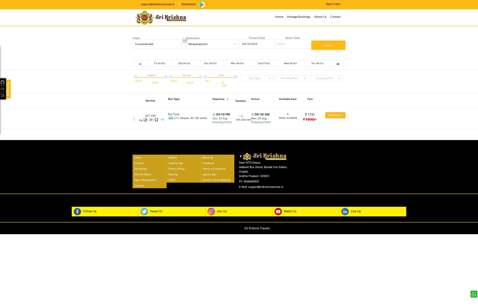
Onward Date (257, 38)
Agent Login (209, 174)
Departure (218, 98)
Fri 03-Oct (159, 63)
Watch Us (290, 211)
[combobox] (256, 78)
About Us (320, 16)
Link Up (356, 211)
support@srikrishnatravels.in (157, 4)
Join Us (222, 211)
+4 (162, 119)
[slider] (135, 76)
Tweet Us (156, 211)
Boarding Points (222, 122)
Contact (335, 16)
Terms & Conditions (214, 168)
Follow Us (90, 211)
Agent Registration (145, 180)
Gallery (172, 157)
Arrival (255, 98)
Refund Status (142, 174)
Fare (310, 98)
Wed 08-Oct (290, 63)
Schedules (140, 168)
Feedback (208, 163)
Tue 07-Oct (264, 63)
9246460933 (188, 4)
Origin (136, 38)
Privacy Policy (176, 168)
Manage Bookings (299, 16)
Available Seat (288, 98)
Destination (193, 38)
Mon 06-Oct (237, 63)
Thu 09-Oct (317, 63)
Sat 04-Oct (184, 63)
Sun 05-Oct (210, 63)
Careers (139, 185)
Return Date (292, 38)
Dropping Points (261, 122)
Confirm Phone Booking (216, 180)
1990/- (310, 119)
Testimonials (175, 163)
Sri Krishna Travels (257, 228)
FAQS (171, 180)
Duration (241, 100)
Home (279, 16)
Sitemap (173, 174)
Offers (138, 157)
